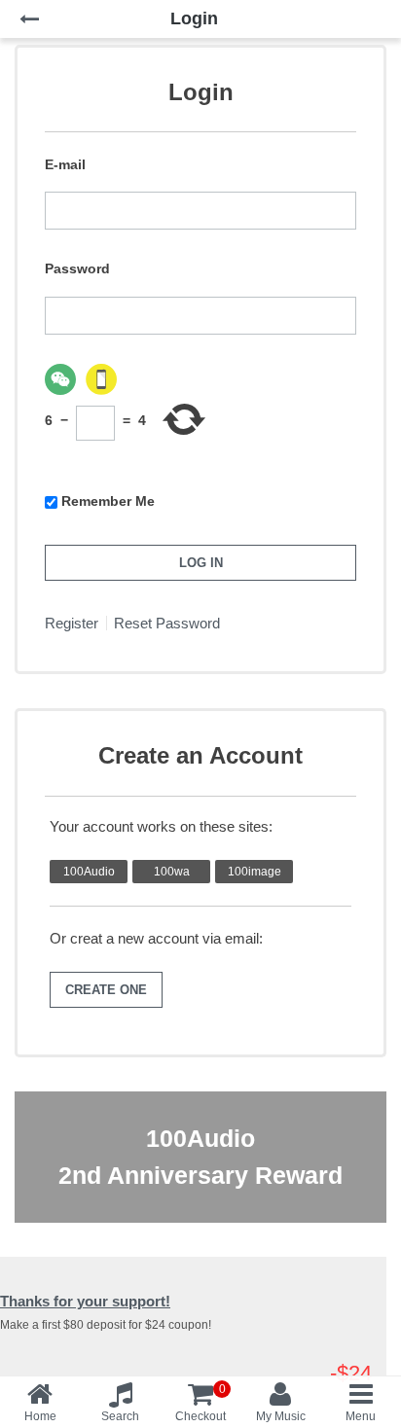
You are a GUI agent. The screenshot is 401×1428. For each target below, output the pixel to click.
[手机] (101, 379)
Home (40, 1416)
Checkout (200, 1402)
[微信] (60, 379)
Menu (361, 1416)
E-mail (65, 164)
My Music (281, 1416)
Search (120, 1416)
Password (77, 268)
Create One (106, 989)
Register (71, 623)
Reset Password (167, 623)
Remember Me (108, 501)
